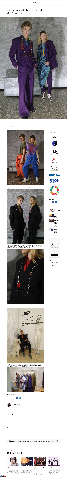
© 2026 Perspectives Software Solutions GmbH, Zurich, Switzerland (8, 479)
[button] (2, 2)
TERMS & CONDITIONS (55, 265)
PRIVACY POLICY (54, 263)
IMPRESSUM (52, 262)
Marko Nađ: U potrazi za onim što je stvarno (57, 210)
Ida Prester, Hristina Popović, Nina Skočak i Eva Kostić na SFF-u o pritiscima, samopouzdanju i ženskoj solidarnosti (56, 223)
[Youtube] (5, 476)
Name (8, 427)
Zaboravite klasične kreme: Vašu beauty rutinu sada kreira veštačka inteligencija (57, 231)
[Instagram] (56, 202)
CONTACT (56, 262)
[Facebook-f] (53, 202)
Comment (8, 417)
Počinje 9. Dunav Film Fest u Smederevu (56, 216)
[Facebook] (1, 476)
